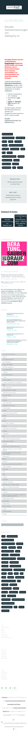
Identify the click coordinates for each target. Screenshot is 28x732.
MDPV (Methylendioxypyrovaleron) (11, 438)
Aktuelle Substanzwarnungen (8, 543)
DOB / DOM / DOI (7, 387)
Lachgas (5, 431)
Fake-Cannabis (21, 558)
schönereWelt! (7, 715)
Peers (2, 629)
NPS (19, 581)
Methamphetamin (19, 577)
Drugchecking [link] (9, 63)
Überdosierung (6, 610)
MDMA (4, 577)
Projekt (3, 670)
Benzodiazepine (7, 362)
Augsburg (3, 653)
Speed (4, 595)
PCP (4, 472)
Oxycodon (5, 469)
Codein (4, 377)
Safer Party (5, 592)
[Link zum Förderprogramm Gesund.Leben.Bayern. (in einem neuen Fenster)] (13, 719)
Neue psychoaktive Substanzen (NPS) (12, 464)
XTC (14, 167)
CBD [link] (9, 103)
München (3, 649)
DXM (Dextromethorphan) (9, 392)
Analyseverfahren (7, 511)
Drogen (4, 141)
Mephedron (10, 577)
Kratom (4, 426)
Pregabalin (5, 479)
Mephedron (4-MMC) (8, 441)
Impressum (4, 634)
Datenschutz (4, 636)
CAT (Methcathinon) (8, 374)
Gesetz (4, 509)
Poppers (5, 477)
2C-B (4, 536)
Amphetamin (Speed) (8, 359)
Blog (6, 21)
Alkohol (4, 357)
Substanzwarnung (6, 167)
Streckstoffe (6, 501)
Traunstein (3, 655)
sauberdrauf (15, 163)
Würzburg (3, 651)
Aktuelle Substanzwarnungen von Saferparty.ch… (13, 120)
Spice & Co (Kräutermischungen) (11, 487)
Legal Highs (6, 433)
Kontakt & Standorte (6, 637)
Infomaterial (4, 679)
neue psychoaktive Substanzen (9, 156)
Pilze (4, 474)
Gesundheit (4, 677)
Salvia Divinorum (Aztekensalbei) (11, 484)
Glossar (5, 514)
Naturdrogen (6, 456)
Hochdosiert (5, 566)
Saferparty (17, 160)
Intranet (3, 632)
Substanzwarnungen (16, 21)
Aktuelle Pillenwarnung (7, 134)
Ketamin (5, 415)
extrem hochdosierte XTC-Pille (16, 145)
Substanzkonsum (11, 595)
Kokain (23, 149)
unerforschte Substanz (7, 607)
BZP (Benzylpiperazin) (8, 367)
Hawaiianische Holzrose (9, 405)
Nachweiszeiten (7, 506)
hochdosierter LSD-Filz (15, 566)
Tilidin (4, 489)
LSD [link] (18, 98)
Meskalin (5, 444)
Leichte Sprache (5, 627)
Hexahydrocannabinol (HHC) (10, 413)
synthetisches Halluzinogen (8, 603)
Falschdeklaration (14, 149)
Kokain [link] (10, 101)
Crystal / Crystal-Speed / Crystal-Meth (12, 382)
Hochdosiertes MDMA (7, 569)
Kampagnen (4, 672)
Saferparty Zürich (6, 163)
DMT (4, 385)
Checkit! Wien (12, 547)
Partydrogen (21, 156)
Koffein (4, 418)
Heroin (4, 410)
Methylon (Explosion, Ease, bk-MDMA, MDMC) (12, 449)
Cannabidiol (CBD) (20, 137)
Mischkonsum (6, 503)
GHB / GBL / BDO (7, 403)
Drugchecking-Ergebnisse (8, 551)
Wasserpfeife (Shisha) (8, 498)
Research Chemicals (7, 160)
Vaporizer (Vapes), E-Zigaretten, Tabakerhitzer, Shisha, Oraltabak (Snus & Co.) (14, 495)
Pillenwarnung (13, 584)
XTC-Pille (20, 167)
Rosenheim (4, 656)
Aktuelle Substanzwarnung (8, 137)
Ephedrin (5, 145)
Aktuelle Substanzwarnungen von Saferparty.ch (15, 314)
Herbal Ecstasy (6, 408)
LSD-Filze (10, 152)
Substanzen (4, 674)
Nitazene (5, 461)
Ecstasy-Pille (18, 141)
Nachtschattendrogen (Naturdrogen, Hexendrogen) (12, 453)
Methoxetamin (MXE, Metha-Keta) (11, 446)
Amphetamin (19, 543)
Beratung (3, 675)
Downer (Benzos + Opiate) (9, 390)
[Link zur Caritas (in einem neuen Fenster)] (14, 730)
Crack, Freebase (7, 380)
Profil (2, 625)
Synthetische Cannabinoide (10, 428)
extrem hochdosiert (15, 554)
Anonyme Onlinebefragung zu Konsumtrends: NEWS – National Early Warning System (16, 320)
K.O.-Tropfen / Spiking (8, 423)
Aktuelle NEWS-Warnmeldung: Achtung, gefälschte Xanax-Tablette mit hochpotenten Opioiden (17, 341)
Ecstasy (10, 141)
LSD (4, 152)
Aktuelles (19, 20)
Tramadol (5, 492)
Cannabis (5, 372)
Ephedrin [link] (18, 101)
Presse (3, 630)
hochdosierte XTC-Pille (19, 569)
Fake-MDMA (5, 149)
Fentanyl (5, 400)
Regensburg (4, 658)
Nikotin (4, 459)
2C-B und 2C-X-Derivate (9, 354)
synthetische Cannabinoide (18, 599)
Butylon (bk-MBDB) (8, 364)
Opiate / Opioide (7, 466)
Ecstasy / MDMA (7, 395)
